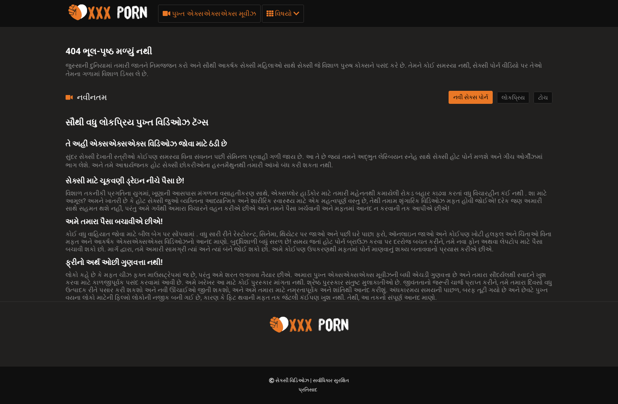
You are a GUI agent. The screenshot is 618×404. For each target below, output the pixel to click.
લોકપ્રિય (513, 97)
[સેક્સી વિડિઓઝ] (108, 19)
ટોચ (543, 97)
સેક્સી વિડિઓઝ (292, 380)
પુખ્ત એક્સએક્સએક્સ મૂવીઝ (213, 14)
